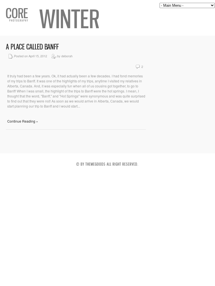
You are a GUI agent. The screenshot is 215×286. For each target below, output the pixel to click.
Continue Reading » (22, 121)
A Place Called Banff (32, 46)
